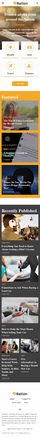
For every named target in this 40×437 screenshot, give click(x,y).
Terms (26, 402)
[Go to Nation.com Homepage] (20, 3)
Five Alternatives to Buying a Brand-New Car (29, 363)
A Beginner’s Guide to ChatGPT (15, 154)
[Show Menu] (3, 3)
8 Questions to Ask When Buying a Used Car (20, 289)
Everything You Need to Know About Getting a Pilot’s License (18, 247)
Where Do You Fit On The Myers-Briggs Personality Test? (17, 185)
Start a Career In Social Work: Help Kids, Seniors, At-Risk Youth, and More (10, 367)
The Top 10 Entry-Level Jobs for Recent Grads (19, 122)
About (12, 399)
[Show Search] (37, 3)
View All (20, 83)
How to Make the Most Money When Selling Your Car (17, 330)
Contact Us (26, 399)
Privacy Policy (16, 402)
